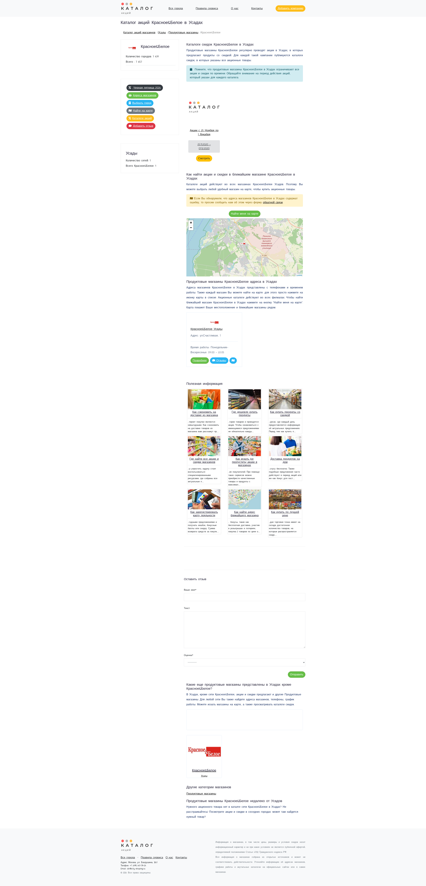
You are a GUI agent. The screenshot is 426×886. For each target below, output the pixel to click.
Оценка (188, 655)
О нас (234, 8)
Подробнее (200, 360)
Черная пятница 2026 (146, 87)
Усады (162, 32)
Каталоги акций (142, 118)
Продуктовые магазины (183, 32)
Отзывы (220, 360)
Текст (187, 608)
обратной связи (273, 202)
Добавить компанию (290, 8)
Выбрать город (141, 103)
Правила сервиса (207, 8)
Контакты (257, 8)
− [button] (191, 228)
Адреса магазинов (144, 95)
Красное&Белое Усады (206, 329)
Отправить (296, 674)
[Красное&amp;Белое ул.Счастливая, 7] (243, 244)
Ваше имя (190, 590)
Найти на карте (143, 110)
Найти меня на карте (244, 213)
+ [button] (191, 223)
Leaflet (299, 275)
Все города (176, 8)
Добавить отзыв (143, 126)
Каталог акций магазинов (139, 32)
